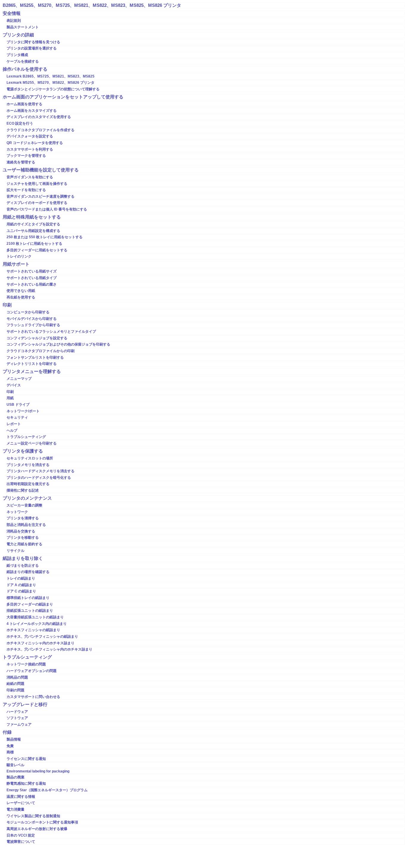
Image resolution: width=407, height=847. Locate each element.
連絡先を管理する (21, 162)
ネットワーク (17, 512)
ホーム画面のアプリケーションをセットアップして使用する (63, 97)
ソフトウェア (17, 718)
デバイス (14, 385)
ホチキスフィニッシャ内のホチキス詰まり (40, 643)
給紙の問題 (15, 684)
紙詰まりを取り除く (23, 558)
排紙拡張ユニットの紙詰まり (30, 610)
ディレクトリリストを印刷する (32, 364)
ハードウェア (17, 712)
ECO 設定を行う (20, 123)
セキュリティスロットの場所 (30, 458)
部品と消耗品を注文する (26, 525)
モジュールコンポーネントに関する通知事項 (42, 822)
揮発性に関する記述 (23, 490)
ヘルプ (12, 430)
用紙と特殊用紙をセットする (32, 217)
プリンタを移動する (23, 537)
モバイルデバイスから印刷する (32, 319)
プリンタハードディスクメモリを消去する (40, 471)
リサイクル (15, 551)
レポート (14, 424)
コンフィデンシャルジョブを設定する (37, 338)
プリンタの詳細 (18, 34)
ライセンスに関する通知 (26, 759)
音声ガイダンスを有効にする (30, 177)
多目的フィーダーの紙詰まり (30, 604)
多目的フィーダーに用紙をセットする (37, 250)
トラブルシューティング (26, 437)
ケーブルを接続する (23, 61)
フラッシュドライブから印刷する (33, 325)
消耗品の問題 (17, 677)
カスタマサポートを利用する (30, 149)
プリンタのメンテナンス (27, 498)
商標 (10, 752)
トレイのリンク (19, 256)
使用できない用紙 (21, 291)
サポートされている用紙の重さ (32, 284)
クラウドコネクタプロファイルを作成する (40, 130)
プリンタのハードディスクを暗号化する (39, 478)
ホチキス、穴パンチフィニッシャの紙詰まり (42, 636)
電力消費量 (15, 809)
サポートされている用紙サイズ (32, 271)
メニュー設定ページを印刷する (32, 443)
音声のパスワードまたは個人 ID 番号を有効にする (47, 209)
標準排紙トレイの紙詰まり (28, 598)
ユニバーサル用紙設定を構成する (33, 231)
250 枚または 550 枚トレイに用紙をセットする (45, 237)
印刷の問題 (15, 690)
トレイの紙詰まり (21, 578)
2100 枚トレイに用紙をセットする (34, 243)
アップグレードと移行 (25, 704)
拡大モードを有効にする (26, 190)
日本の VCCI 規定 (21, 835)
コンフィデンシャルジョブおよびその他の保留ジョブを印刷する (58, 344)
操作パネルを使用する (25, 69)
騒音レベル (15, 765)
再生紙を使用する (21, 297)
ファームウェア (19, 724)
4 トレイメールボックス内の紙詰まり (37, 624)
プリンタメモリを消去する (28, 465)
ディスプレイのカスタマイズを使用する (39, 117)
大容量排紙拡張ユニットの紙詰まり (35, 617)
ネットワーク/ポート (23, 411)
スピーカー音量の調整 (24, 505)
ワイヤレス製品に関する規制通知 (33, 816)
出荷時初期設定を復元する (28, 484)
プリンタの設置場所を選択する (32, 48)
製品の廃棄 (15, 777)
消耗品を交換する (21, 531)
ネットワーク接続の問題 (26, 664)
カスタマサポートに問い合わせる (33, 697)
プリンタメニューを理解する (32, 371)
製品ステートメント (23, 27)
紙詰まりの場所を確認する (28, 572)
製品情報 (14, 739)
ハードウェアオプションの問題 (32, 671)
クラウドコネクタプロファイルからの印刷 (40, 351)
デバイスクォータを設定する (30, 136)
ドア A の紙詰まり (21, 585)
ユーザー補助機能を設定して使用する (41, 170)
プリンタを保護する (23, 451)
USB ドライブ (18, 404)
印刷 (7, 305)
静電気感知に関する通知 (26, 783)
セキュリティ (17, 417)
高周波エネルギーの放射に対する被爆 (37, 829)
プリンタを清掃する (23, 518)
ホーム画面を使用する (24, 104)
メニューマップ (19, 379)
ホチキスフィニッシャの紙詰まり (33, 630)
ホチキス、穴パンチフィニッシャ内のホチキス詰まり (49, 649)
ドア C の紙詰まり (21, 591)
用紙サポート (16, 264)
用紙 (10, 398)
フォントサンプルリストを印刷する (35, 357)
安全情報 (12, 13)
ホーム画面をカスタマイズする (32, 111)
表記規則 (14, 20)
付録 (7, 732)
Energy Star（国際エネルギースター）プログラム (47, 790)
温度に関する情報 (21, 797)
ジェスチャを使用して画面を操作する (37, 184)
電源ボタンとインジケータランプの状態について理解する (53, 89)
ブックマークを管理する (26, 156)
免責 (10, 746)
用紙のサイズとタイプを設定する (33, 224)
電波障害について (21, 842)
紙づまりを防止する (23, 565)
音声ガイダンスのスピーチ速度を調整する (40, 196)
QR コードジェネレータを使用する (35, 143)
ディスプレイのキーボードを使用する (37, 203)
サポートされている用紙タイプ (32, 278)
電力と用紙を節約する (24, 544)
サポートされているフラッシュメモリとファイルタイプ (51, 331)
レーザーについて (21, 803)
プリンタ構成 (17, 55)
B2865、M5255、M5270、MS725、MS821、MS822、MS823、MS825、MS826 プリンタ (92, 5)
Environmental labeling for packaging (38, 771)
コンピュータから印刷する (28, 312)
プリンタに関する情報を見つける (33, 42)
